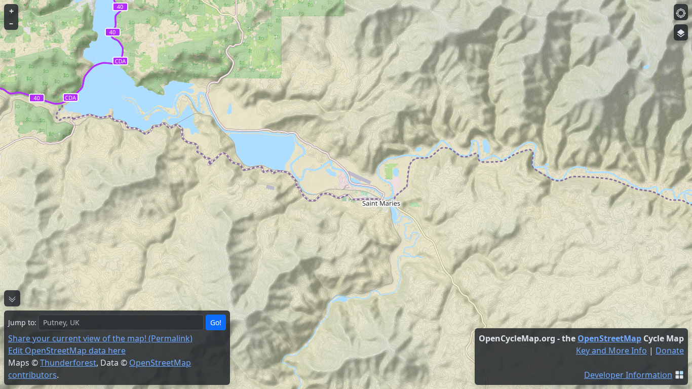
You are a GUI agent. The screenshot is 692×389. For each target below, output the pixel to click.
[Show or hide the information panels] (12, 298)
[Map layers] (681, 32)
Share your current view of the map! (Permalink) (100, 338)
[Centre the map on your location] (681, 12)
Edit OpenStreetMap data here (67, 350)
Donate (670, 350)
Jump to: (22, 322)
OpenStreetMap (609, 338)
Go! (215, 322)
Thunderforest (68, 362)
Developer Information (628, 374)
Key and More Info (611, 350)
